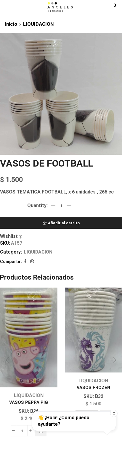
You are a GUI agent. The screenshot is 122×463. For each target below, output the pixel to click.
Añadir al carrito (64, 223)
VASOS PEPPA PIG (28, 402)
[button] (7, 360)
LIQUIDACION (38, 24)
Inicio (11, 24)
